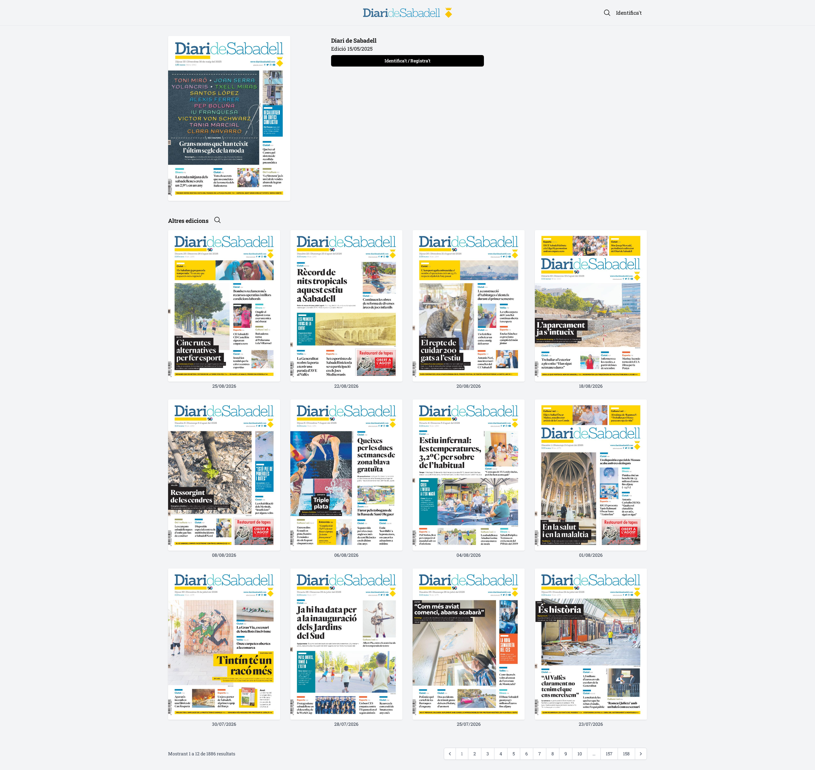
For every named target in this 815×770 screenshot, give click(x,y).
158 (626, 754)
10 (580, 754)
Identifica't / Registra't (407, 61)
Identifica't (629, 12)
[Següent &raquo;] (641, 754)
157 (609, 754)
